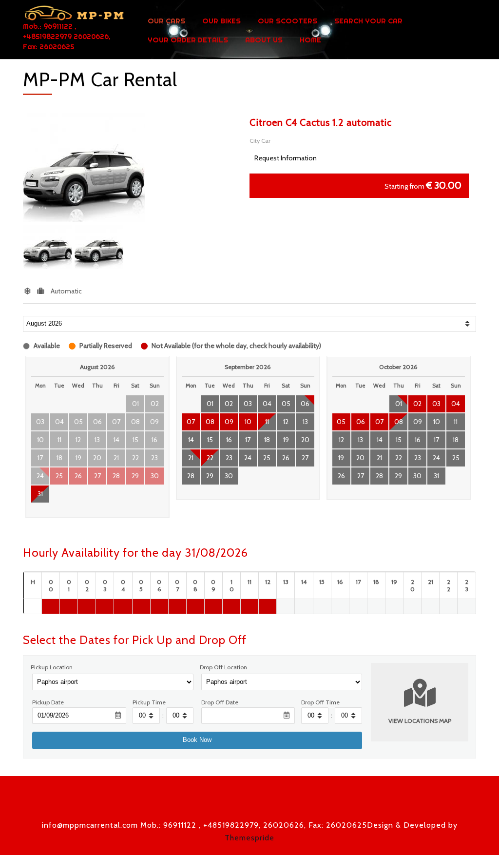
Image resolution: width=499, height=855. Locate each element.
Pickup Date (48, 702)
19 (286, 439)
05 (286, 403)
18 (267, 439)
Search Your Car (368, 21)
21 (190, 457)
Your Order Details (188, 40)
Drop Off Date (219, 702)
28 (190, 475)
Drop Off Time (320, 702)
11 (267, 421)
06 (305, 403)
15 (210, 439)
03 (248, 403)
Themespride (249, 837)
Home (310, 40)
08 (210, 421)
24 (247, 457)
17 (247, 439)
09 (229, 421)
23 (229, 457)
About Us (264, 40)
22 (210, 457)
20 (305, 439)
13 (305, 421)
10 (248, 421)
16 (229, 439)
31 (40, 493)
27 (305, 457)
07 (191, 421)
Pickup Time (149, 702)
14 (191, 439)
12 (285, 421)
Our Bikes (221, 21)
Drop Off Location (223, 667)
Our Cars (166, 21)
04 (267, 403)
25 (266, 457)
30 (229, 475)
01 (210, 403)
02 (229, 403)
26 (285, 457)
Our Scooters (287, 21)
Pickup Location (52, 667)
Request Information (285, 158)
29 (209, 475)
